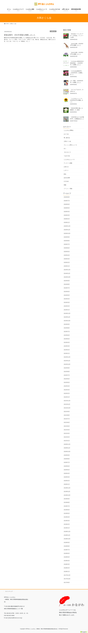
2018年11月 (67, 535)
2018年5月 (67, 557)
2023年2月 (67, 349)
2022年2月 (67, 393)
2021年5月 (67, 426)
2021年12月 (67, 400)
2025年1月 (67, 266)
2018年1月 (67, 571)
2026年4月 (67, 211)
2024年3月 (67, 302)
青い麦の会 (67, 137)
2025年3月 (67, 258)
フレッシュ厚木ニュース (70, 145)
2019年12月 (67, 488)
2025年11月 (67, 229)
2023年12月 (67, 313)
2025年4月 (67, 255)
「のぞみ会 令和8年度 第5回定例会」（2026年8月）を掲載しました (76, 63)
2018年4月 (67, 560)
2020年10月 (67, 451)
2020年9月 (67, 455)
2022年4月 (67, 386)
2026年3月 (67, 215)
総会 (65, 174)
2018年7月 (67, 549)
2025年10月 (67, 233)
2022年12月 (67, 357)
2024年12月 (67, 269)
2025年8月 (67, 240)
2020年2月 (67, 480)
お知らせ (53, 31)
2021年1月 (67, 440)
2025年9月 (67, 237)
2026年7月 (67, 200)
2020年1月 (67, 484)
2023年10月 (67, 320)
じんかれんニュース (69, 159)
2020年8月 (67, 458)
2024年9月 (67, 280)
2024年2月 (67, 306)
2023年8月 (67, 328)
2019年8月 (67, 502)
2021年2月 (67, 437)
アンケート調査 (68, 163)
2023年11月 (67, 317)
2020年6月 (67, 466)
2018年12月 (67, 531)
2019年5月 (67, 513)
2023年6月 (67, 335)
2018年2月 (67, 568)
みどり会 (66, 134)
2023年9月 (67, 324)
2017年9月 (67, 582)
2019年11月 (67, 491)
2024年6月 (67, 291)
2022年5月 (67, 382)
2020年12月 (67, 444)
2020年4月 (67, 473)
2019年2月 (67, 524)
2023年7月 (67, 331)
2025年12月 (67, 226)
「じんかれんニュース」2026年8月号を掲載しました (76, 100)
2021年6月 (67, 422)
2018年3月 (67, 564)
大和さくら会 (67, 141)
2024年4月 (67, 298)
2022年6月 (67, 378)
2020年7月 (67, 462)
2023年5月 (67, 338)
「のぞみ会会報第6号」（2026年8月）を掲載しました (76, 72)
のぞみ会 (66, 181)
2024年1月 (67, 309)
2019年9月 (67, 498)
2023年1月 (67, 353)
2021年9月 (67, 411)
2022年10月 (67, 364)
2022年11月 (67, 360)
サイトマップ (9, 591)
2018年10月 (67, 538)
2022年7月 (67, 375)
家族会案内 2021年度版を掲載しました (19, 35)
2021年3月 (67, 433)
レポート (66, 170)
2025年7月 (67, 244)
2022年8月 (67, 371)
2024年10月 (67, 277)
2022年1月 (67, 397)
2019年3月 (67, 520)
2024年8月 (67, 284)
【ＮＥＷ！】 (67, 152)
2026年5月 (67, 208)
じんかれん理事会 (68, 130)
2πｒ (65, 148)
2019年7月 (67, 506)
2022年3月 (67, 389)
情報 (65, 185)
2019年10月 (67, 495)
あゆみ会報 (67, 177)
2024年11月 (67, 273)
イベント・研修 (68, 188)
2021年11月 (67, 404)
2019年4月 (67, 517)
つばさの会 (67, 156)
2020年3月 (67, 477)
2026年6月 (67, 204)
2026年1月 (67, 222)
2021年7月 (67, 418)
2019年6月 (67, 509)
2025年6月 (67, 248)
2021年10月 (67, 408)
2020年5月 (67, 469)
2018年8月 (67, 546)
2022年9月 (67, 368)
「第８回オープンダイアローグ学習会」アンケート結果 (76, 35)
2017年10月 (67, 578)
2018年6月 (67, 553)
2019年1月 (67, 528)
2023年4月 (67, 342)
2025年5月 (67, 251)
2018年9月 (67, 542)
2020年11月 (67, 448)
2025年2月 (67, 262)
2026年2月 (67, 218)
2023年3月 (67, 346)
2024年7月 (67, 288)
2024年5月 (67, 295)
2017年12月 (67, 575)
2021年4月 (67, 429)
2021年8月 (67, 415)
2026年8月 (67, 197)
